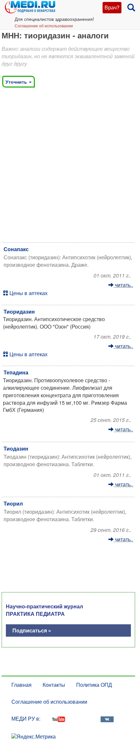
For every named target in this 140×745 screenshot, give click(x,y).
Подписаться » (31, 630)
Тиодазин (16, 448)
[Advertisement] (70, 167)
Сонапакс (16, 249)
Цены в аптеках (28, 293)
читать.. (123, 285)
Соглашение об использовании (44, 25)
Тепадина (16, 372)
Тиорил (13, 503)
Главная (21, 684)
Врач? (112, 7)
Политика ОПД (94, 684)
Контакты (54, 684)
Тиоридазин (19, 311)
